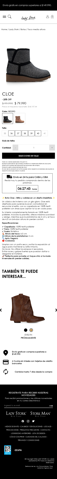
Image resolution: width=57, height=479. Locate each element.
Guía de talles (8, 140)
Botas (23, 29)
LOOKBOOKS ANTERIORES (21, 433)
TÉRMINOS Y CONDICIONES (28, 440)
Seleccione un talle (28, 156)
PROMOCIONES (12, 430)
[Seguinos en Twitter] (33, 421)
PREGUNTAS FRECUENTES (29, 430)
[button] (47, 17)
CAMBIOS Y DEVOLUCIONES (31, 426)
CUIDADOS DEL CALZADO (36, 437)
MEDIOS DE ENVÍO (12, 426)
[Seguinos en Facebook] (23, 421)
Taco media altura (36, 29)
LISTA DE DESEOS (38, 433)
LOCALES (47, 426)
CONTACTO (45, 430)
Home (4, 29)
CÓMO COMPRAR (17, 437)
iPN (39, 461)
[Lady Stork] (28, 18)
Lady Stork (14, 29)
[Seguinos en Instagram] (28, 421)
